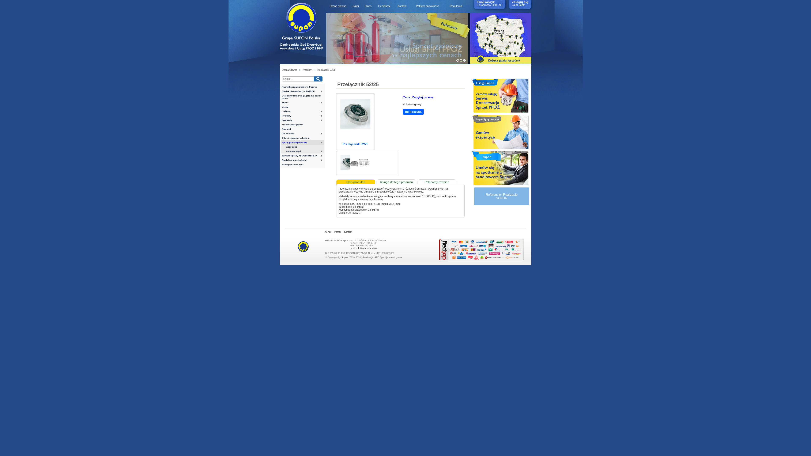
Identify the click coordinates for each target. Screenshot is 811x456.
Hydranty (286, 116)
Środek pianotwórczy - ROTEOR (298, 91)
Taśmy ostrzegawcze (292, 125)
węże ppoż (291, 147)
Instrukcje (287, 120)
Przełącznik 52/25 (326, 70)
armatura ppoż (293, 151)
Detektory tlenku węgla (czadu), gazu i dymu (301, 97)
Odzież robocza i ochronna (295, 138)
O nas (368, 6)
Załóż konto (518, 5)
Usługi (285, 107)
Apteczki (286, 129)
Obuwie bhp (288, 133)
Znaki (285, 102)
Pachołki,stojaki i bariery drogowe (299, 87)
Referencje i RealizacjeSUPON (501, 196)
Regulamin (456, 6)
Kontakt (402, 6)
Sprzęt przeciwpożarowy (294, 142)
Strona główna (338, 6)
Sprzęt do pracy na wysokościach (299, 156)
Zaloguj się (520, 2)
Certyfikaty (384, 6)
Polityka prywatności (428, 6)
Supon (344, 257)
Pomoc (338, 232)
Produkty (307, 70)
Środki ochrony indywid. (294, 160)
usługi (355, 6)
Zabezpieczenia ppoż (292, 164)
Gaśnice (286, 111)
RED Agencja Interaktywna (388, 257)
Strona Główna (289, 70)
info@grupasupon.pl (367, 248)
